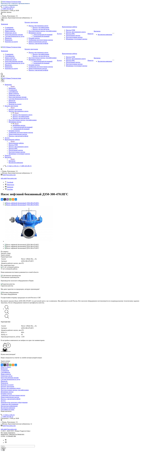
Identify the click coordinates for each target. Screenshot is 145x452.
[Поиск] (2, 20)
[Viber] (7, 199)
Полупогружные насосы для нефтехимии (43, 31)
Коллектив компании (105, 34)
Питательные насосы (73, 35)
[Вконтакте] (6, 440)
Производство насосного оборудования (14, 402)
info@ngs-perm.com (9, 175)
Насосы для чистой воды (41, 29)
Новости (90, 33)
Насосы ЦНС (70, 33)
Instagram (10, 187)
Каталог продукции (31, 22)
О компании (9, 27)
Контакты (97, 31)
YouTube (10, 189)
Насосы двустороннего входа (38, 25)
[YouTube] (6, 442)
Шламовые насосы (35, 33)
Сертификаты (9, 29)
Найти (3, 448)
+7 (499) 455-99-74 (7, 9)
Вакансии (8, 38)
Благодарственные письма (14, 34)
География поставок (7, 409)
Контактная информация (9, 406)
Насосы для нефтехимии (41, 27)
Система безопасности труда (14, 36)
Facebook (10, 182)
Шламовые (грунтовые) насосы (76, 39)
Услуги (59, 33)
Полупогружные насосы (74, 37)
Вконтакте (10, 184)
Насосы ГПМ (70, 30)
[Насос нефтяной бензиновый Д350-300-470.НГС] (22, 203)
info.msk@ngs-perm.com (9, 178)
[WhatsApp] (10, 199)
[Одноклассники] (13, 199)
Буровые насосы (34, 38)
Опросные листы (11, 33)
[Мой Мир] (16, 199)
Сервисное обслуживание (9, 404)
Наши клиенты (10, 31)
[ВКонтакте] (2, 199)
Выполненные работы (69, 27)
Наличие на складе (11, 41)
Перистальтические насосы (38, 41)
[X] (5, 199)
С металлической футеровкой (42, 34)
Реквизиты (8, 40)
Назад (13, 86)
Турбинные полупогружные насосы (41, 40)
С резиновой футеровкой (41, 36)
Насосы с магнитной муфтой (38, 43)
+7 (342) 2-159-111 (9, 7)
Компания (4, 24)
